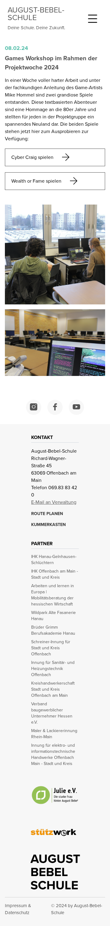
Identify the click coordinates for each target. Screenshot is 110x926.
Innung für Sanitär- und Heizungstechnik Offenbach (53, 669)
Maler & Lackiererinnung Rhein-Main (54, 734)
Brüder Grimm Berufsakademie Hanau (53, 630)
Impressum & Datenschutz (18, 909)
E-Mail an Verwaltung (53, 502)
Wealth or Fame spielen (36, 180)
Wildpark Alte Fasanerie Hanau (53, 616)
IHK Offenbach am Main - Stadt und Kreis (54, 574)
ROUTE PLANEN (47, 514)
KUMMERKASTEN (48, 525)
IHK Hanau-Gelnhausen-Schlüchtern (53, 560)
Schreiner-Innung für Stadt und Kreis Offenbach (50, 648)
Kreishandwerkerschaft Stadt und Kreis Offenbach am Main (53, 689)
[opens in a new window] (33, 407)
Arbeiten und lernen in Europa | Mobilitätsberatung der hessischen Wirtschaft (52, 595)
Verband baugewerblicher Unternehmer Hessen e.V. (51, 713)
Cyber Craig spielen (32, 157)
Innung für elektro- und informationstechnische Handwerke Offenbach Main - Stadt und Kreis (53, 754)
